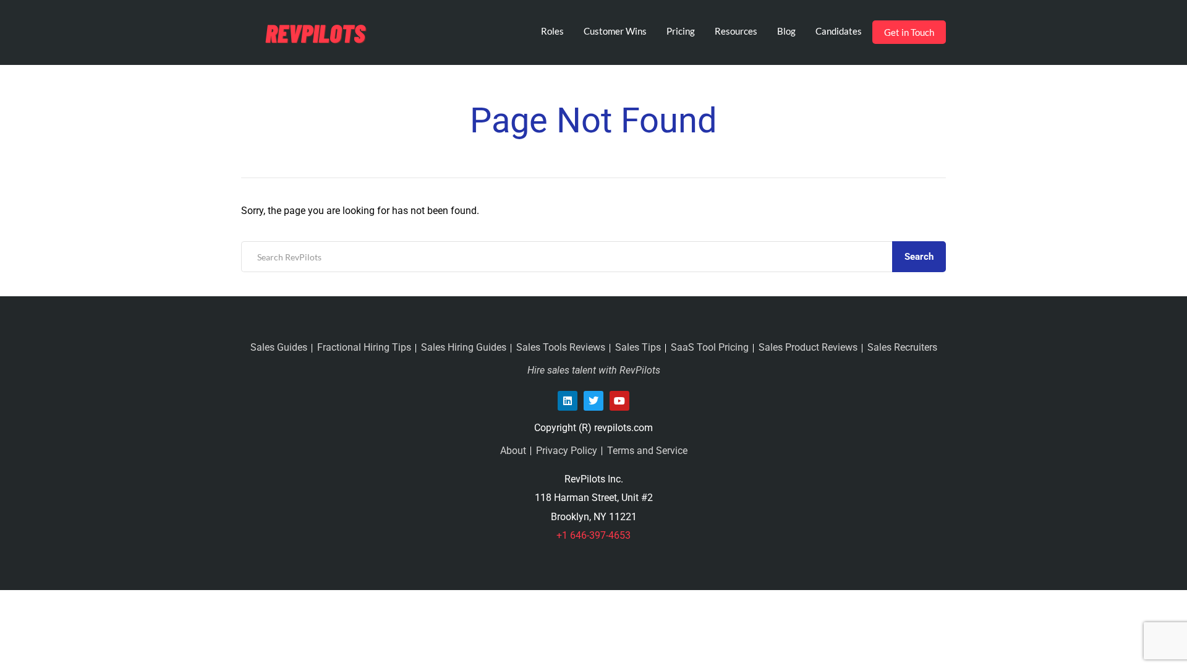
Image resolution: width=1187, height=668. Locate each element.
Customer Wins (615, 30)
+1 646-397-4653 (593, 535)
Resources (736, 30)
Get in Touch (909, 32)
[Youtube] (619, 401)
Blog (786, 30)
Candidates (838, 30)
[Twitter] (593, 401)
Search (919, 256)
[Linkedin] (567, 401)
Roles (552, 30)
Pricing (680, 30)
